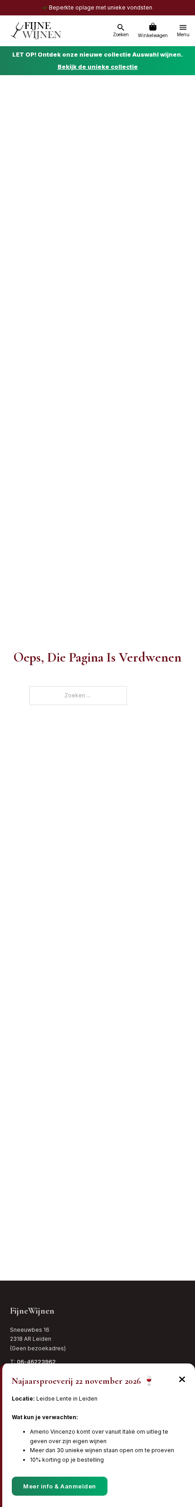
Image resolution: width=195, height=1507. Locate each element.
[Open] (120, 27)
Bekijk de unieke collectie (98, 66)
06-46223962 (36, 1361)
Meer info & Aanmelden (59, 1486)
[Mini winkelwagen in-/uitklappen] (152, 27)
